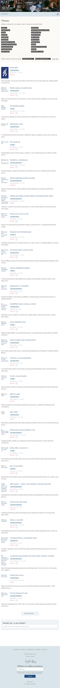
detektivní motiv (36, 32)
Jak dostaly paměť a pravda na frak (21, 250)
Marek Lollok (13, 345)
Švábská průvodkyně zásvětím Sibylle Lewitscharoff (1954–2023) (31, 196)
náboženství (14, 540)
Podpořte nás (31, 649)
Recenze (12, 74)
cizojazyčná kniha (6, 49)
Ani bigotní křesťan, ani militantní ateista (23, 538)
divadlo (34, 49)
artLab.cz (32, 681)
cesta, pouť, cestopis (7, 47)
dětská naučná (35, 42)
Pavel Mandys (13, 147)
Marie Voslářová (13, 399)
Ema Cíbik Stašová (14, 435)
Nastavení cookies (30, 656)
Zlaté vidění (14, 412)
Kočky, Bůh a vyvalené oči (19, 448)
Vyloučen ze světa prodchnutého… (21, 358)
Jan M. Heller (13, 72)
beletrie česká (15, 70)
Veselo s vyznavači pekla (18, 376)
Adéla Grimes (13, 291)
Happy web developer (31, 683)
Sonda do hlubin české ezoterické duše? (23, 340)
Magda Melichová (14, 111)
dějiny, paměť (5, 51)
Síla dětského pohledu (17, 106)
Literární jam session (17, 575)
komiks (12, 144)
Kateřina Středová (14, 93)
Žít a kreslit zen (15, 142)
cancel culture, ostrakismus (9, 44)
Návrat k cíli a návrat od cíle (19, 214)
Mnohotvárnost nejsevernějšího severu (22, 430)
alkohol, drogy (5, 30)
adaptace (4, 28)
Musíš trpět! (14, 67)
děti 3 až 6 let (35, 37)
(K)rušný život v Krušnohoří (19, 286)
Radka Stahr (13, 507)
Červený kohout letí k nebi (18, 593)
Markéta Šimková (14, 129)
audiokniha (5, 39)
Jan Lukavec (13, 471)
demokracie (35, 28)
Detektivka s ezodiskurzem (19, 160)
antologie (4, 35)
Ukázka (12, 419)
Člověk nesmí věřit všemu (18, 502)
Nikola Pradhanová (14, 561)
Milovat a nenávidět (16, 520)
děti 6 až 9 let (35, 39)
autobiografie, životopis (8, 42)
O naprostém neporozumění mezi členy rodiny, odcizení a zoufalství (32, 556)
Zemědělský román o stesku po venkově (23, 304)
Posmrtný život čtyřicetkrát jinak (20, 232)
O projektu (16, 649)
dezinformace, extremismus (39, 47)
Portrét (12, 203)
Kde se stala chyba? (16, 466)
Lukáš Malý (12, 309)
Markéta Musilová (14, 525)
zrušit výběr (55, 59)
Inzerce (38, 649)
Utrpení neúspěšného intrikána (20, 268)
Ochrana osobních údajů (30, 654)
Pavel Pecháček (13, 237)
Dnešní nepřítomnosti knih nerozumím (22, 178)
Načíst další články (29, 613)
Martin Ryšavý (13, 417)
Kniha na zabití (15, 394)
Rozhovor (12, 185)
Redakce (23, 649)
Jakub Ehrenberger (14, 183)
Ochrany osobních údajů (36, 673)
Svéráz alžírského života (18, 322)
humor (12, 108)
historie (13, 468)
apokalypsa (5, 37)
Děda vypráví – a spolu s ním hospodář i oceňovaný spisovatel (30, 484)
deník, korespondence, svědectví (40, 30)
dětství (33, 44)
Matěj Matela (13, 598)
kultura (13, 234)
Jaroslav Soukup (13, 580)
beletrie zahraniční (16, 162)
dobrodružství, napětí (37, 51)
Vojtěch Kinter (13, 363)
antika (3, 32)
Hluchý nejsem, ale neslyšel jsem (21, 88)
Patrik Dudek (13, 219)
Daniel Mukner (13, 489)
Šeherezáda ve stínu (16, 124)
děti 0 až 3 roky (36, 35)
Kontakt (44, 649)
